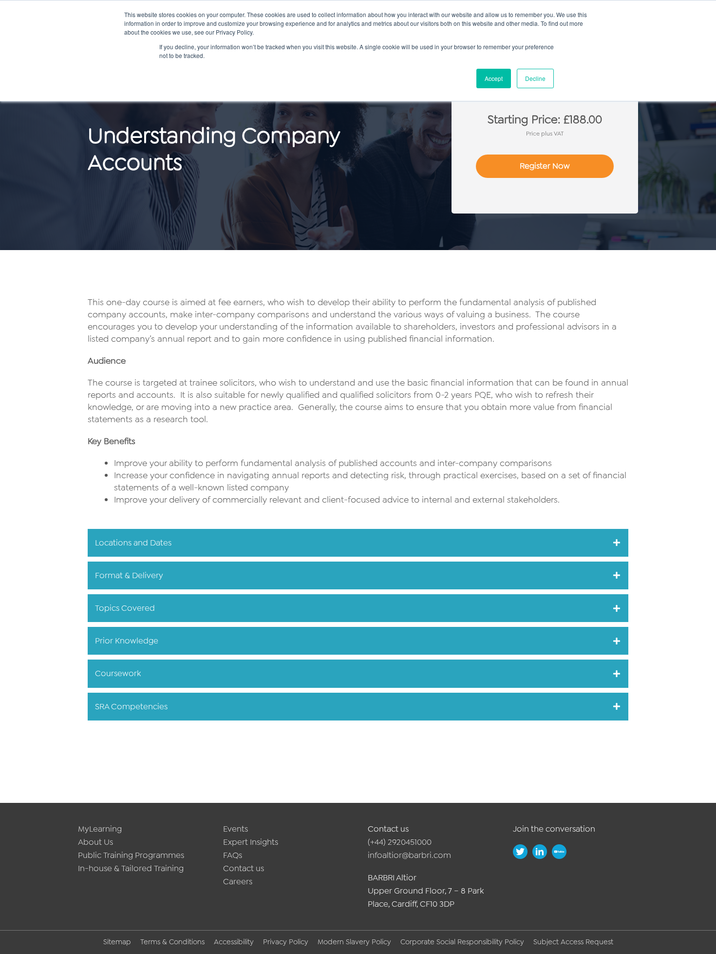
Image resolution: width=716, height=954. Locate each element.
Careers (237, 881)
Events (235, 828)
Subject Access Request (573, 942)
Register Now (545, 165)
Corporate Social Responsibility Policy (462, 942)
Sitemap (117, 942)
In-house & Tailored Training (131, 868)
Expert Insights (250, 842)
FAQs (232, 855)
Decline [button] (535, 78)
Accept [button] (494, 78)
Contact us (243, 868)
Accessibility (234, 942)
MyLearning (100, 828)
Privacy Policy (285, 942)
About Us (95, 842)
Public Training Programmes (131, 855)
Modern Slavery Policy (354, 942)
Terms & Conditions (172, 942)
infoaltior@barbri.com (409, 855)
